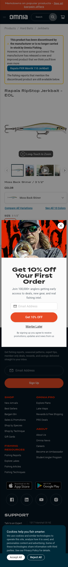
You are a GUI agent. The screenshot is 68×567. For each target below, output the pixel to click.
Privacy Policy (31, 550)
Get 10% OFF (34, 317)
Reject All (36, 557)
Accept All (16, 557)
